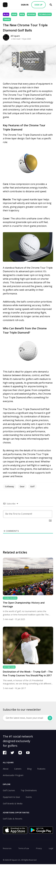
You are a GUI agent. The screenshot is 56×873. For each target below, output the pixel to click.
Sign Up (38, 4)
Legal (51, 848)
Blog (6, 14)
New (22, 14)
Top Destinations (29, 790)
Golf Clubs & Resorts (12, 818)
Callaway (9, 486)
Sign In (24, 4)
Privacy (39, 848)
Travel (7, 19)
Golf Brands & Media (12, 803)
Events (29, 797)
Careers (17, 768)
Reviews (31, 14)
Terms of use (23, 848)
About (5, 768)
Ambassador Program (13, 775)
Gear (14, 14)
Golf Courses (9, 790)
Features (41, 768)
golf (32, 486)
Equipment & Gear (11, 797)
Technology (45, 14)
